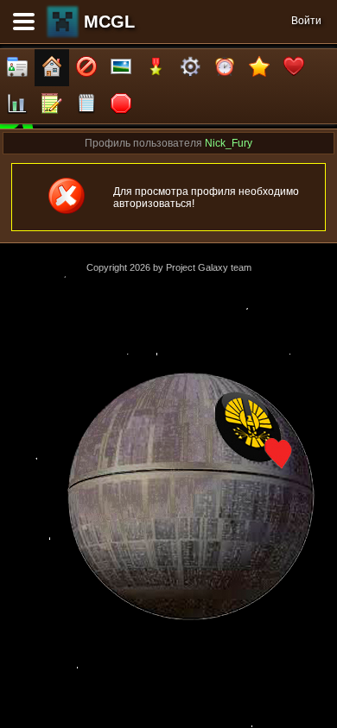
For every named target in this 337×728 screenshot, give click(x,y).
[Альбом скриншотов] (121, 67)
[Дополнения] (190, 67)
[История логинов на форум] (86, 104)
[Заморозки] (224, 67)
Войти (306, 21)
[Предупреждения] (121, 104)
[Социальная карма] (17, 104)
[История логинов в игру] (52, 104)
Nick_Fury (228, 143)
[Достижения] (155, 67)
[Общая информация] (17, 67)
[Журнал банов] (86, 67)
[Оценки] (259, 67)
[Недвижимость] (52, 67)
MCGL (109, 21)
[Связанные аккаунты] (294, 67)
